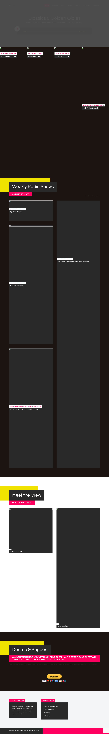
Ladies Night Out (62, 56)
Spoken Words (16, 212)
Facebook (47, 712)
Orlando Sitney (63, 626)
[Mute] (83, 31)
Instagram (47, 715)
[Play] (17, 29)
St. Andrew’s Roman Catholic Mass (24, 409)
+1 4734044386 (49, 709)
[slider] (87, 31)
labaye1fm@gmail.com (51, 706)
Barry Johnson (16, 551)
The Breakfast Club (8, 56)
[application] (56, 31)
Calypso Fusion (34, 56)
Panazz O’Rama (16, 286)
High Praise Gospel (90, 108)
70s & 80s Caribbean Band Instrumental (73, 262)
